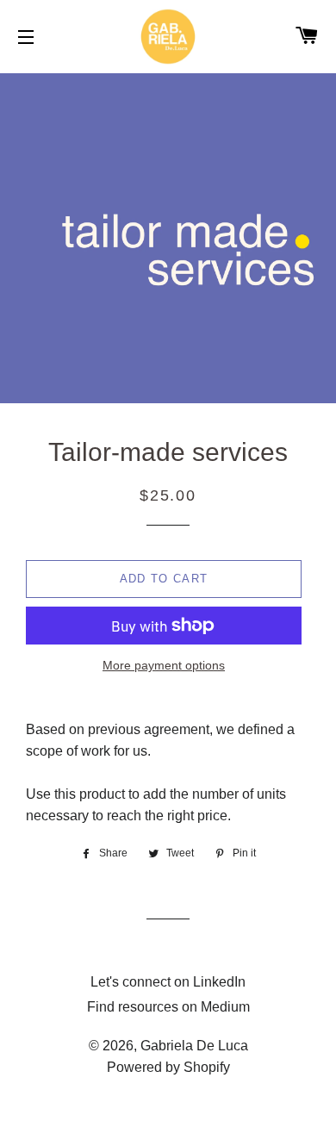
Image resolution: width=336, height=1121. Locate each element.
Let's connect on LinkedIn (168, 982)
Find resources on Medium (168, 1007)
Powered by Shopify (168, 1067)
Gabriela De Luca (194, 1045)
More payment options (164, 665)
